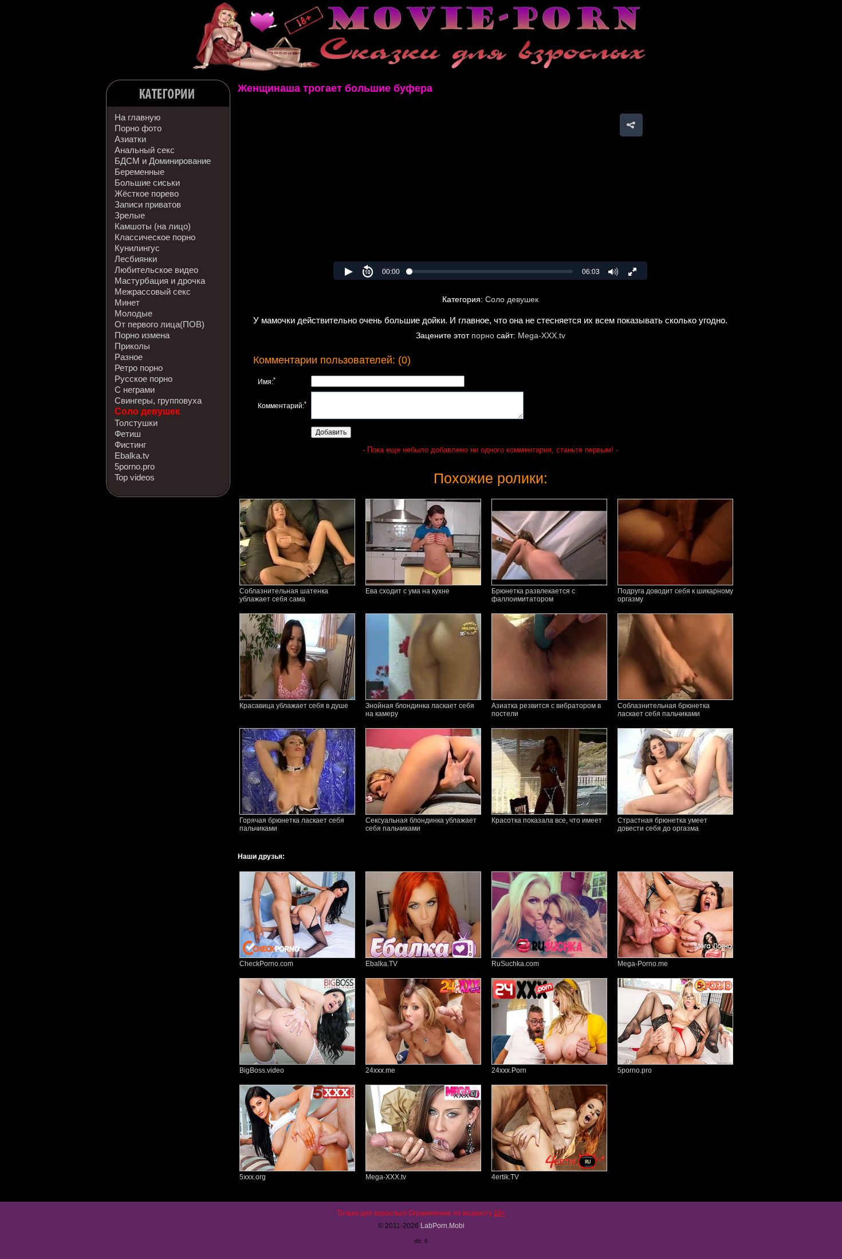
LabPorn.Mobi (442, 1226)
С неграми (135, 389)
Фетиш (128, 434)
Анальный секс (145, 150)
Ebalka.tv (132, 455)
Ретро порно (139, 368)
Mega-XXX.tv (541, 335)
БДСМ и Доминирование (163, 161)
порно (482, 335)
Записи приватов (148, 204)
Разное (129, 357)
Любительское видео (156, 270)
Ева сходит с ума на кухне (407, 591)
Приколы (132, 346)
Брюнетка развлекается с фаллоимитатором (533, 595)
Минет (127, 302)
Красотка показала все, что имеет (546, 820)
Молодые (133, 313)
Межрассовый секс (153, 291)
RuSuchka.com (515, 964)
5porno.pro (135, 466)
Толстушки (136, 423)
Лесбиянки (136, 259)
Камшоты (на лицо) (153, 226)
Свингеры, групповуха (158, 400)
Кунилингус (137, 248)
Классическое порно (155, 237)
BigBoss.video (261, 1070)
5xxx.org (252, 1177)
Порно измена (142, 335)
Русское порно (143, 379)
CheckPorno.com (266, 964)
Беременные (139, 172)
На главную (137, 117)
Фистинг (130, 444)
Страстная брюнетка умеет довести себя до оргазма (662, 824)
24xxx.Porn (508, 1070)
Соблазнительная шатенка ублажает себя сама (283, 595)
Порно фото (138, 128)
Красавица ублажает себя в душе (293, 706)
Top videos (135, 477)
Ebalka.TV (381, 964)
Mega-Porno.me (642, 964)
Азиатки (130, 139)
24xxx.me (380, 1070)
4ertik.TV (505, 1177)
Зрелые (130, 215)
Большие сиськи (147, 182)
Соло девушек (147, 411)
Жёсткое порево (147, 193)
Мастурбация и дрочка (160, 281)
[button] (631, 125)
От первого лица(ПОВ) (159, 324)
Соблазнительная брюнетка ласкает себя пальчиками (663, 710)
